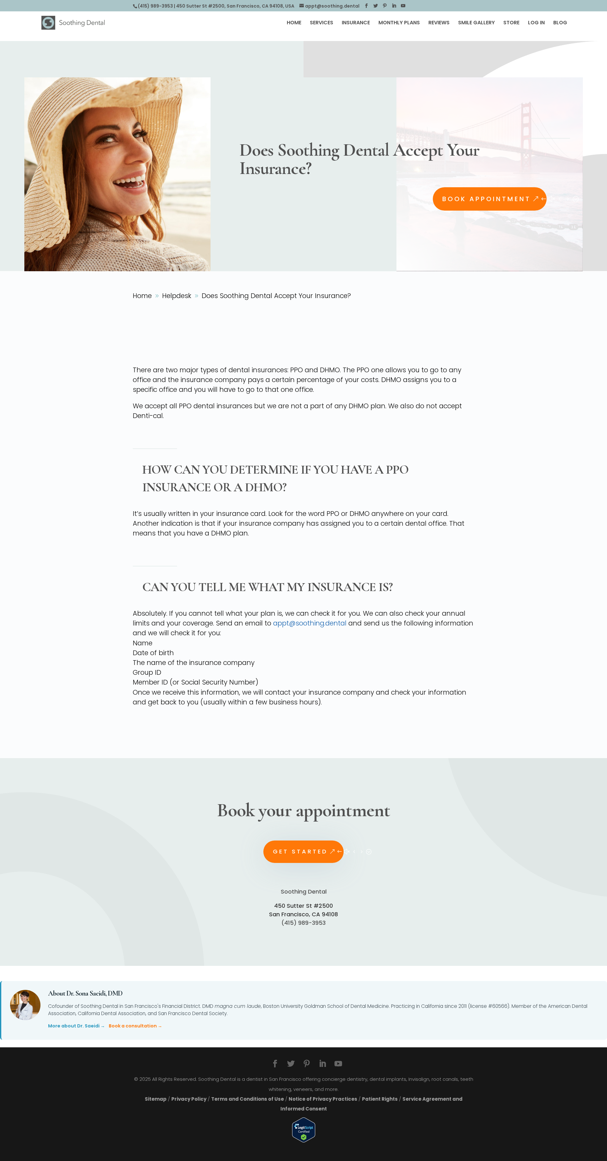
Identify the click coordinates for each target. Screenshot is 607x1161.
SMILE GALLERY (476, 23)
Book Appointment (486, 198)
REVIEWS (439, 23)
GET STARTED (300, 851)
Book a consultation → (135, 1026)
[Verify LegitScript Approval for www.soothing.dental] (303, 1129)
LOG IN (536, 23)
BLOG (560, 23)
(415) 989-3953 (155, 6)
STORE (511, 23)
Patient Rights (380, 1099)
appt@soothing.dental (309, 623)
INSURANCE (356, 23)
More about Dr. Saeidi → (76, 1026)
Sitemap (156, 1099)
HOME (294, 23)
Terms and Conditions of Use (247, 1099)
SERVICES (321, 23)
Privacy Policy (188, 1099)
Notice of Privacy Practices (323, 1099)
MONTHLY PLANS (399, 23)
